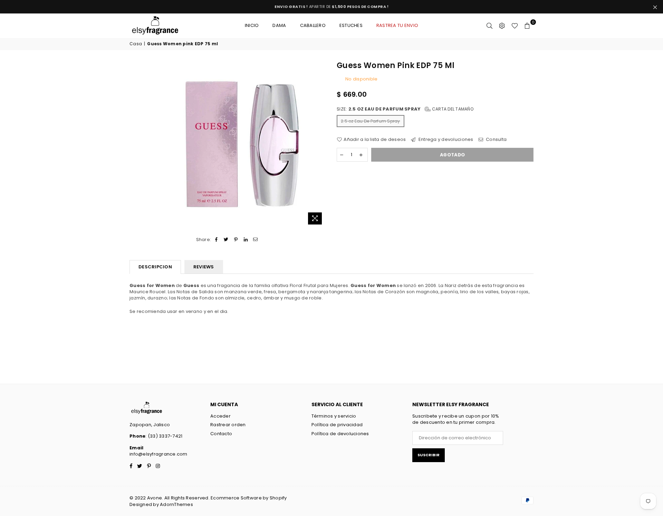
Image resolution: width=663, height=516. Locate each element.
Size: (405, 109)
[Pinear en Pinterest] (236, 240)
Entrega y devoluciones (445, 139)
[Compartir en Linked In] (245, 240)
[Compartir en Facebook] (216, 240)
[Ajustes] (502, 25)
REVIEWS (203, 267)
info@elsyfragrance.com (158, 454)
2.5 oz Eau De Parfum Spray (370, 121)
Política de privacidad (337, 424)
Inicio (252, 25)
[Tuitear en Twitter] (226, 240)
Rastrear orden (228, 424)
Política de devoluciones (340, 433)
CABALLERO (313, 25)
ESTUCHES (351, 25)
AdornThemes (176, 504)
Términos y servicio (333, 416)
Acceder (220, 416)
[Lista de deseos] (514, 25)
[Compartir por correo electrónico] (255, 240)
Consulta (496, 139)
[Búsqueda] (489, 25)
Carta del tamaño (452, 109)
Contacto (221, 433)
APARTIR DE (331, 6)
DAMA (279, 25)
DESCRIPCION (155, 267)
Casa (135, 44)
